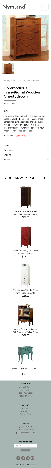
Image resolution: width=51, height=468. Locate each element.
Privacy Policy (25, 411)
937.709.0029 (25, 427)
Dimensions (8, 150)
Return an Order (25, 396)
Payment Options (25, 387)
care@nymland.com (25, 433)
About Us (25, 408)
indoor (13, 81)
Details (6, 145)
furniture (21, 81)
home (6, 81)
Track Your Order (25, 393)
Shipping (7, 155)
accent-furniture (33, 81)
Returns (7, 159)
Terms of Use (25, 414)
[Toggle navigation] (45, 7)
